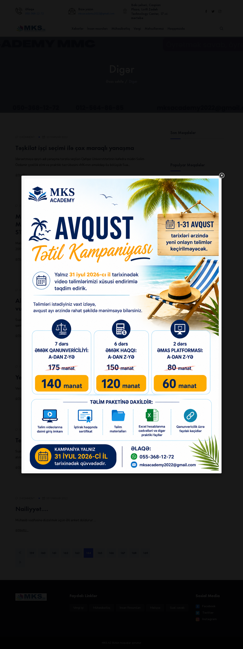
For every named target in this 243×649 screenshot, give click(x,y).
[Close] (221, 175)
